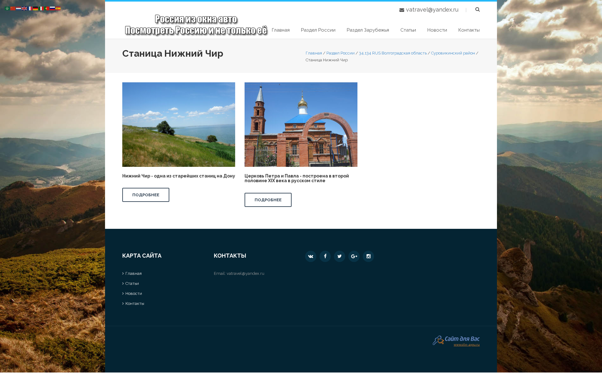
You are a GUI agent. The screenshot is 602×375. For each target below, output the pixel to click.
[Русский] (52, 8)
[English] (24, 8)
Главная (281, 30)
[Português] (47, 8)
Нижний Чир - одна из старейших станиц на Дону (178, 175)
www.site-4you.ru (467, 344)
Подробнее (145, 195)
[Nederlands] (19, 8)
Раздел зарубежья (368, 30)
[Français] (30, 8)
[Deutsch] (36, 8)
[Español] (58, 8)
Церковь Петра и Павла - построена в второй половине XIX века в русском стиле (297, 178)
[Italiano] (41, 8)
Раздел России (318, 30)
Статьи (408, 30)
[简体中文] (13, 8)
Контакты (469, 30)
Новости (437, 30)
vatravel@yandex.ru (432, 9)
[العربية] (7, 8)
